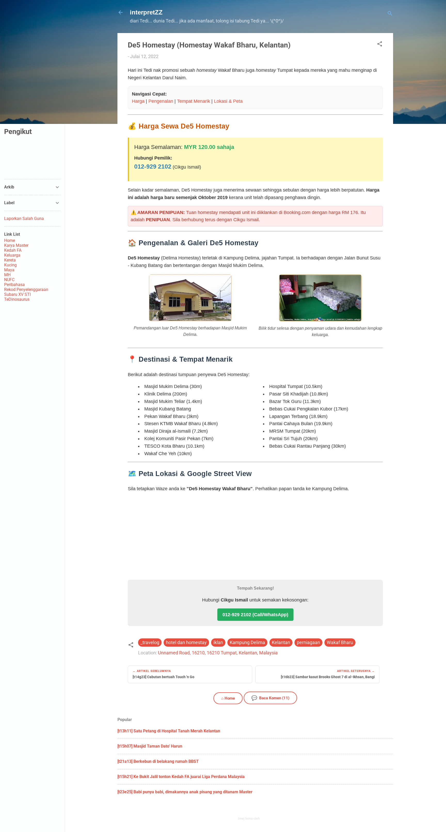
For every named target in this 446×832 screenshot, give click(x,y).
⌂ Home (228, 698)
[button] (380, 45)
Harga (138, 101)
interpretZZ (146, 12)
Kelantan (281, 642)
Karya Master (16, 245)
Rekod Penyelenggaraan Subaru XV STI (26, 292)
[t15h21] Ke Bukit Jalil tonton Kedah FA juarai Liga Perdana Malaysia (181, 776)
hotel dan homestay (186, 642)
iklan (218, 642)
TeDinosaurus (16, 299)
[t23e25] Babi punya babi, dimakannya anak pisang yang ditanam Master (184, 791)
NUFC (9, 279)
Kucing (10, 265)
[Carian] (390, 14)
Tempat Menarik (193, 101)
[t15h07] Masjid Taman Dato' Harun (149, 746)
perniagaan (308, 642)
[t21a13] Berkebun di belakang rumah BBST (158, 761)
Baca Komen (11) (270, 698)
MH (7, 274)
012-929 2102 (152, 166)
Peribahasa (14, 284)
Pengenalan (160, 101)
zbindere (266, 818)
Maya (9, 269)
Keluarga (12, 255)
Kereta (10, 260)
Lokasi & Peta (228, 101)
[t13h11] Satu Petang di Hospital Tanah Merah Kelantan (168, 730)
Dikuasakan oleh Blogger (258, 807)
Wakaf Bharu (340, 642)
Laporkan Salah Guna (24, 218)
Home (9, 240)
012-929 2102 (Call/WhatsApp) (255, 614)
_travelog (149, 642)
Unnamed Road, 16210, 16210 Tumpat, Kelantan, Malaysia (218, 652)
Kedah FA (12, 250)
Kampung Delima (247, 642)
